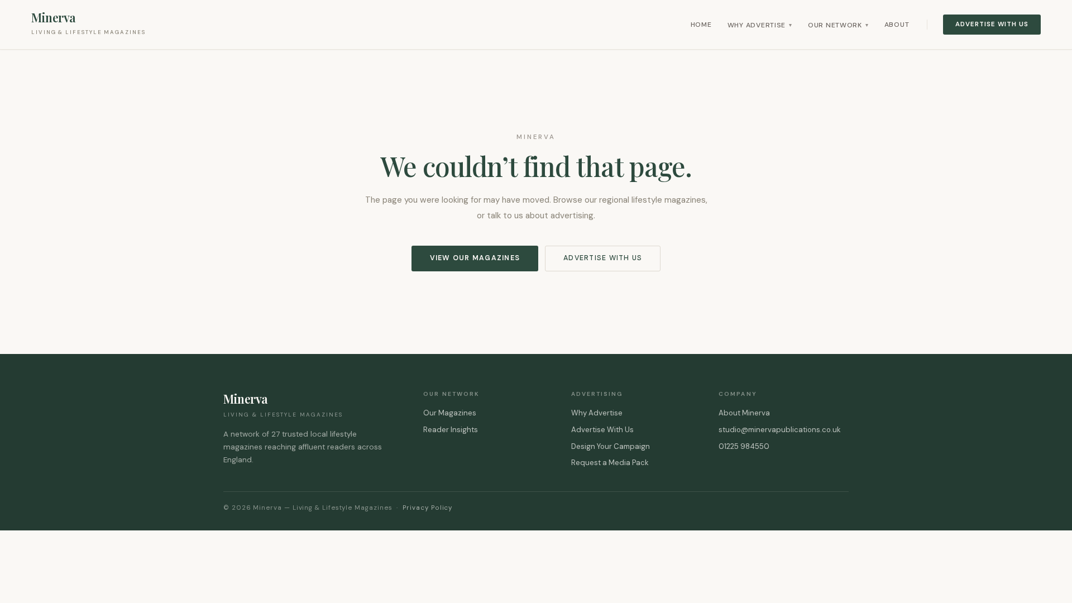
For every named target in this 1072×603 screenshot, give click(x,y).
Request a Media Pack (610, 462)
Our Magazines (449, 413)
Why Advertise (760, 25)
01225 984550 (744, 446)
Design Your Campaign (610, 446)
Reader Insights (450, 429)
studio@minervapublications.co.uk (780, 429)
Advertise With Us (991, 24)
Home (701, 24)
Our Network (838, 25)
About (897, 24)
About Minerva (744, 413)
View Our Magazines (475, 257)
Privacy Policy (427, 508)
